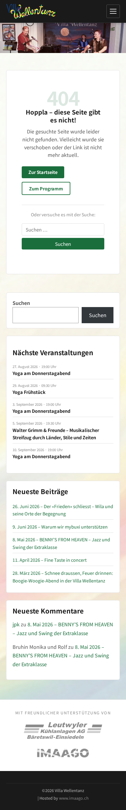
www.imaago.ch (74, 798)
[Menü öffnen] (113, 11)
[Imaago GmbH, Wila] (63, 753)
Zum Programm (46, 188)
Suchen (21, 302)
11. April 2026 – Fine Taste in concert (50, 560)
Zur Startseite (42, 172)
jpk (16, 624)
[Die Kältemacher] (63, 730)
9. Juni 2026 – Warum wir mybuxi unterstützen (60, 526)
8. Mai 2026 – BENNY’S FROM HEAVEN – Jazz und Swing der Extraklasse (61, 655)
